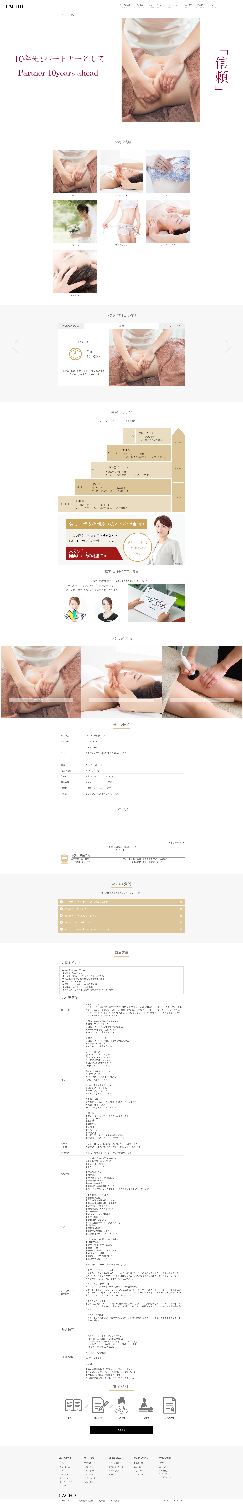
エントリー (214, 6)
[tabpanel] (121, 70)
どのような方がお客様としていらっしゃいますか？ (88, 929)
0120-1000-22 (165, 1473)
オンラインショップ (142, 1474)
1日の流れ (139, 6)
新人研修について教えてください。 (81, 915)
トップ (60, 15)
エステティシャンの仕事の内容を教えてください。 (88, 901)
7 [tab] (137, 391)
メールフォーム (165, 1477)
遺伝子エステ (64, 1478)
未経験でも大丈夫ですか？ (77, 908)
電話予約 (162, 1467)
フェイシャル (64, 1467)
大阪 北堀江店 (89, 1478)
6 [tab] (132, 391)
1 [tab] (114, 126)
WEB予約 (162, 1463)
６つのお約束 (114, 1470)
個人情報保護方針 (86, 1500)
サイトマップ (67, 1500)
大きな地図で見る (177, 842)
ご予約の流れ (114, 1463)
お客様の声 (138, 1463)
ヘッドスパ (63, 1486)
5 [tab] (126, 391)
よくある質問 (186, 6)
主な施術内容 (125, 6)
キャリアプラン (155, 6)
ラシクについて (171, 6)
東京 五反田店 (89, 1463)
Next (241, 70)
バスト (62, 1470)
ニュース (137, 1467)
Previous (2, 70)
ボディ (62, 1463)
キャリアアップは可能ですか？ (79, 922)
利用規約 (102, 1500)
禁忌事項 (115, 1500)
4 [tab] (129, 126)
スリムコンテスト (141, 1470)
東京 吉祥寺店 (89, 1470)
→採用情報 (88, 1467)
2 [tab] (119, 126)
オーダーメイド (65, 1482)
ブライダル (63, 1474)
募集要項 (201, 6)
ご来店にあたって (116, 1467)
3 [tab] (124, 126)
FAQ (111, 1474)
